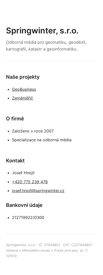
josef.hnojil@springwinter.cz (38, 190)
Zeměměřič (22, 98)
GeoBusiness (24, 89)
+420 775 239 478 (30, 181)
